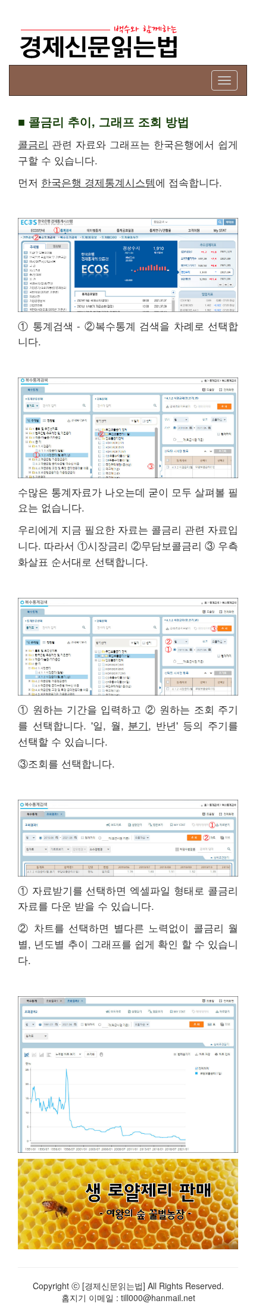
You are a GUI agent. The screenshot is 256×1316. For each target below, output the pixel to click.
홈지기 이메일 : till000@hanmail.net (128, 1297)
